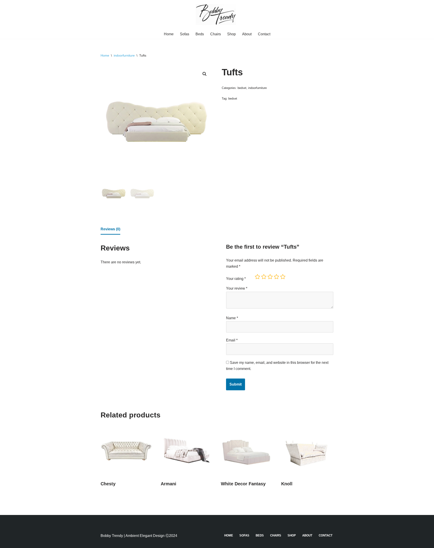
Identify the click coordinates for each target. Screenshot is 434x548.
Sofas (184, 34)
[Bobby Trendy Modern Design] (217, 14)
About (247, 34)
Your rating (236, 279)
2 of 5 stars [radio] (264, 276)
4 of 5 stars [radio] (276, 276)
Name (232, 318)
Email (232, 340)
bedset (242, 88)
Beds (200, 34)
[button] (204, 74)
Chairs (215, 34)
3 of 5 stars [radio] (270, 276)
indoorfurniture (124, 55)
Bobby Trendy (112, 536)
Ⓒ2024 (171, 536)
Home (169, 34)
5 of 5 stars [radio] (282, 276)
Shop (231, 34)
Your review (236, 288)
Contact (264, 34)
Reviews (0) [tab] (110, 229)
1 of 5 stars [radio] (257, 276)
